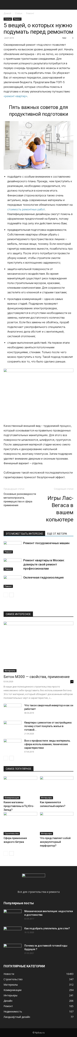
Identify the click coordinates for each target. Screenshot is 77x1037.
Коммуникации (12, 797)
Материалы (10, 670)
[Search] (72, 5)
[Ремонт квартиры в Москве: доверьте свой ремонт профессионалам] (12, 564)
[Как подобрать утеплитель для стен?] (12, 933)
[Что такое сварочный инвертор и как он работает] (12, 710)
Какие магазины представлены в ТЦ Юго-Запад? (19, 806)
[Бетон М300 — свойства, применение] (38, 647)
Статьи (18, 13)
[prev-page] (6, 595)
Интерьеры (46, 797)
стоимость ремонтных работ (26, 209)
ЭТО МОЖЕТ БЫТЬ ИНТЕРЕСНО (24, 533)
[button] (6, 5)
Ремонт (30, 13)
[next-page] (11, 595)
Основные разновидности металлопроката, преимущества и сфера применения (20, 499)
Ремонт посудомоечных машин (46, 543)
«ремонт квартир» (15, 96)
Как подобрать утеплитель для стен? (47, 928)
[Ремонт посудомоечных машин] (12, 547)
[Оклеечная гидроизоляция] (12, 581)
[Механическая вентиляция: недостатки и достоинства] (12, 915)
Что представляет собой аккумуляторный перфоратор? (55, 842)
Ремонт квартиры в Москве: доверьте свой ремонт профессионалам (44, 564)
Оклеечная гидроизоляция (43, 577)
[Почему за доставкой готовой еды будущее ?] (12, 950)
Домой (7, 13)
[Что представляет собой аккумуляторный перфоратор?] (57, 823)
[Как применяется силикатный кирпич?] (57, 787)
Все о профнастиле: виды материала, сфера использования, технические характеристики (47, 744)
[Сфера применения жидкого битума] (20, 823)
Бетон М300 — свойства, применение (37, 677)
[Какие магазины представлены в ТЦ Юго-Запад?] (20, 787)
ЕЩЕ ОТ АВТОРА (57, 533)
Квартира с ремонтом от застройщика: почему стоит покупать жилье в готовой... (48, 726)
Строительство (12, 833)
